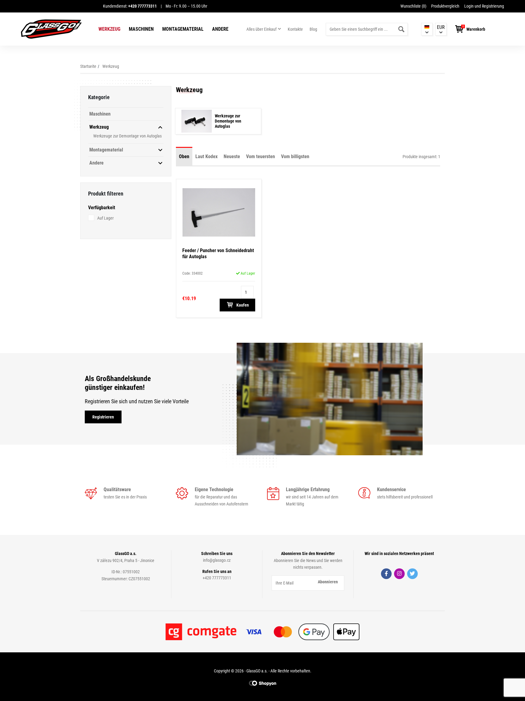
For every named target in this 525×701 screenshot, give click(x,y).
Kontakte (295, 29)
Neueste (232, 156)
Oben (184, 156)
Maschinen (141, 29)
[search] (401, 29)
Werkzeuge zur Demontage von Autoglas (127, 136)
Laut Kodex (206, 156)
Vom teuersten (260, 156)
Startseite (88, 66)
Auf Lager (105, 218)
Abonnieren (328, 581)
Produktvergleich (445, 6)
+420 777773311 (217, 577)
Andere (220, 29)
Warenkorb (475, 29)
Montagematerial (183, 29)
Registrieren (103, 417)
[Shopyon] (262, 683)
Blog (313, 29)
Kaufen (242, 305)
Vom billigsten (295, 156)
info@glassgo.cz (217, 560)
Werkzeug (109, 29)
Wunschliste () (413, 6)
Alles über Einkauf (261, 29)
